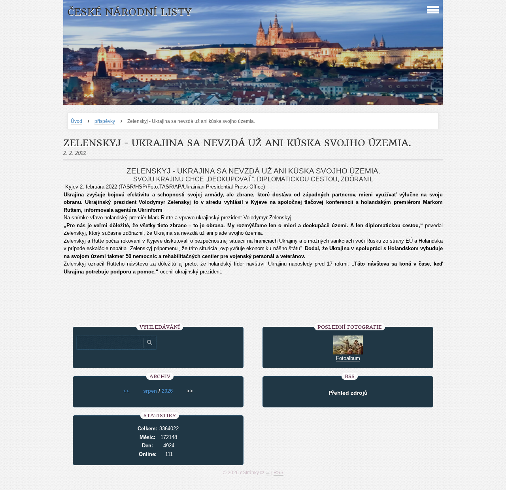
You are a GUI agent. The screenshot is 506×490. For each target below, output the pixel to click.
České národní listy (129, 12)
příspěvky (104, 121)
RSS (278, 472)
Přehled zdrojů (348, 393)
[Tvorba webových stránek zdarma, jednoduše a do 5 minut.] (268, 473)
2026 (167, 391)
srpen (150, 391)
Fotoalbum (348, 358)
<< (126, 391)
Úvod (76, 121)
